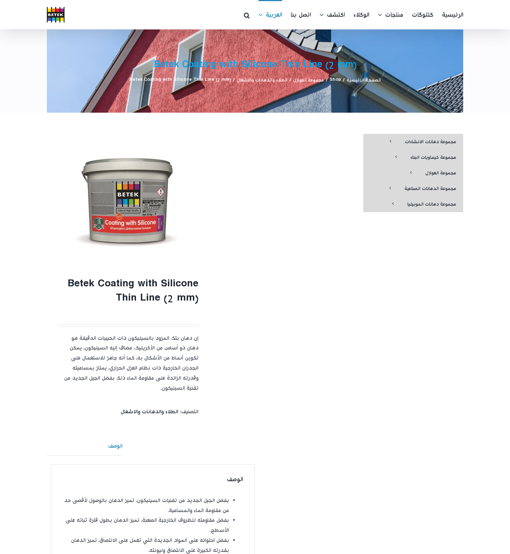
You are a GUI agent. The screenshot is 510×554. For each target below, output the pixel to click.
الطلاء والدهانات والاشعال (149, 412)
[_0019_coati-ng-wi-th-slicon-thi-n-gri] (127, 197)
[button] (247, 14)
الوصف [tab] (115, 446)
